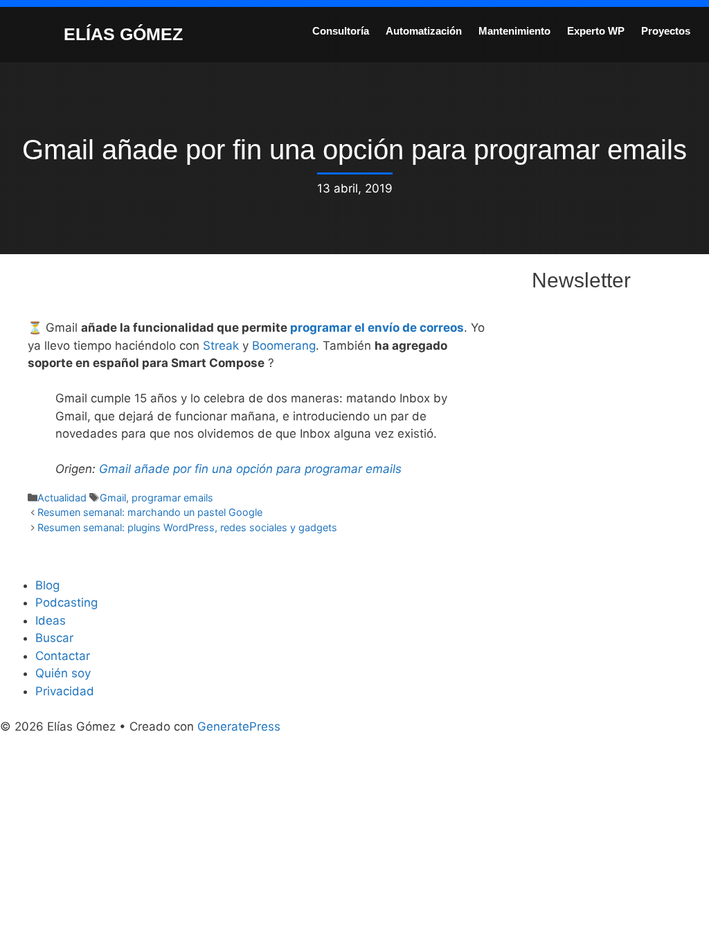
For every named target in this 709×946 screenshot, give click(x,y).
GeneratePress (238, 726)
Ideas (50, 620)
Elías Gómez (123, 34)
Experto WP (596, 31)
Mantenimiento (514, 31)
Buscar (54, 638)
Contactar (62, 656)
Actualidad (62, 497)
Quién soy (63, 673)
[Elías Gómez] (31, 33)
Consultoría (340, 31)
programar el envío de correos (377, 327)
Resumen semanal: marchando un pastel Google (149, 512)
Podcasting (66, 602)
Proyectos (665, 31)
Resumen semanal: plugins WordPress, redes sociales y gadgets (187, 527)
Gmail (113, 497)
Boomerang (284, 345)
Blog (47, 585)
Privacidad (64, 691)
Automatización (424, 31)
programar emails (172, 497)
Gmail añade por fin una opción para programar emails (250, 469)
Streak (221, 345)
